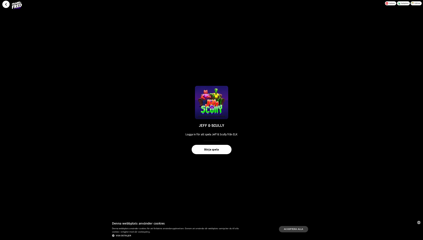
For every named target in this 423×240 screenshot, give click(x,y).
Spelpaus (392, 3)
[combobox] (419, 222)
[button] (176, 236)
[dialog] (211, 229)
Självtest (417, 3)
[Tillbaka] (6, 4)
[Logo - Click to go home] (17, 5)
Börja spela (211, 149)
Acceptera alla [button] (293, 229)
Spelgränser (405, 3)
